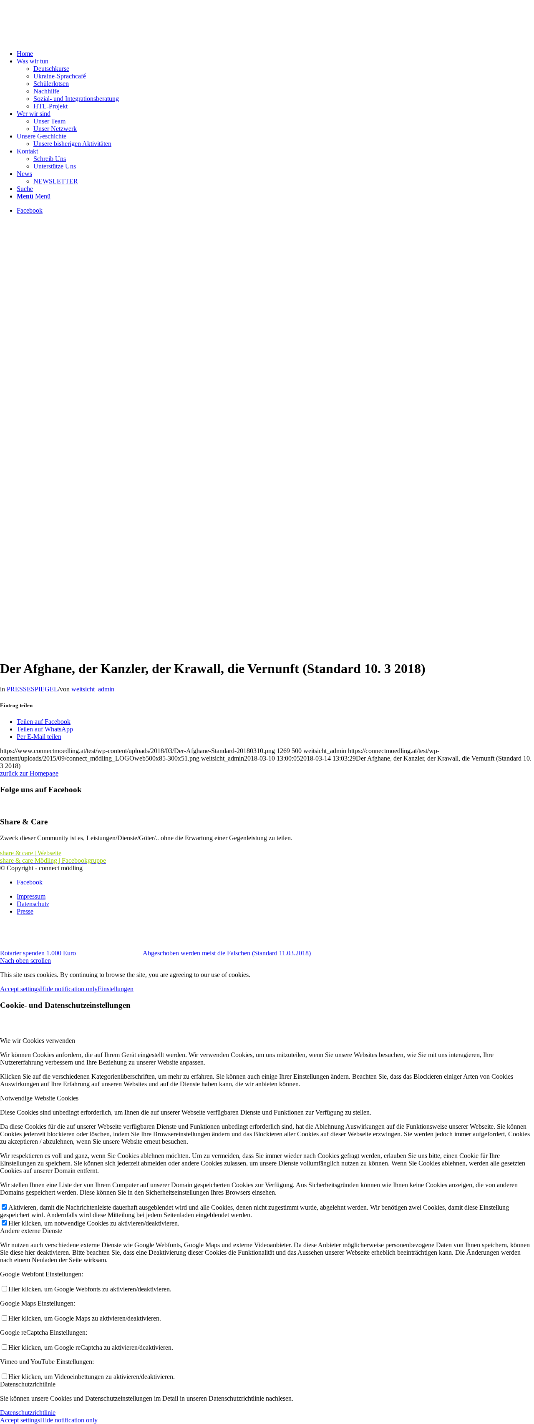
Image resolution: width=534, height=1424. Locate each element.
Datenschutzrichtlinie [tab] (27, 1384)
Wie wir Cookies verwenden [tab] (37, 1040)
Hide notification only (69, 988)
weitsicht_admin (92, 689)
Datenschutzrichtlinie (27, 1412)
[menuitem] (275, 54)
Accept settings (20, 988)
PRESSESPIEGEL (32, 689)
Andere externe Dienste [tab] (31, 1230)
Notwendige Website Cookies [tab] (39, 1098)
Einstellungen (116, 988)
